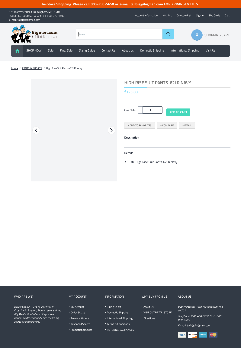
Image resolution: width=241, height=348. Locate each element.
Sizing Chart (114, 307)
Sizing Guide (87, 50)
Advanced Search (80, 324)
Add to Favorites (141, 125)
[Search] (168, 34)
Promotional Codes (81, 330)
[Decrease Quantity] (140, 110)
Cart (227, 15)
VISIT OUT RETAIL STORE (157, 312)
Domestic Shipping (152, 50)
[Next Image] (111, 130)
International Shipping (185, 50)
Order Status (78, 312)
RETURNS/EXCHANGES (120, 330)
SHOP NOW (33, 50)
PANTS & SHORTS (32, 68)
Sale (50, 50)
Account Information (146, 15)
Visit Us (210, 50)
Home (14, 68)
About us (128, 50)
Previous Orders (80, 318)
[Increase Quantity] (160, 110)
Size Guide (214, 15)
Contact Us (108, 50)
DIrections (149, 318)
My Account (77, 307)
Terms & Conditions (118, 324)
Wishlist (167, 15)
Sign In (200, 15)
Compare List (184, 15)
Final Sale (66, 50)
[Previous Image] (36, 130)
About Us (148, 307)
